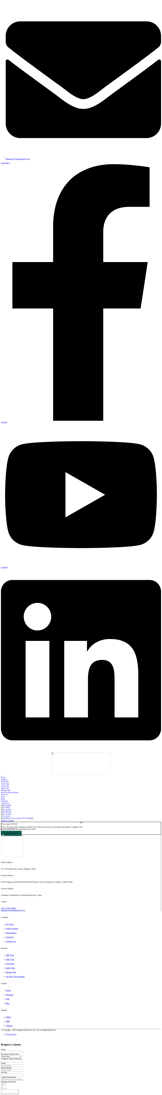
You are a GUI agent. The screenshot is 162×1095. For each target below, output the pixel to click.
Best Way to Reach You (10, 1054)
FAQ (3, 797)
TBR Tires (5, 782)
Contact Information (8, 1077)
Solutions (4, 801)
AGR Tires (5, 784)
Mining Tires (6, 790)
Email (3, 1063)
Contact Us (5, 803)
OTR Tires (5, 786)
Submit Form (9, 1092)
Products (4, 780)
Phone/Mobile (6, 1068)
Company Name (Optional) (11, 1059)
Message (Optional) (8, 1082)
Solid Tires (5, 788)
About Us (4, 795)
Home (3, 778)
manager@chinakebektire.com (13, 910)
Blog (3, 799)
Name (3, 1050)
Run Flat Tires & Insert (9, 792)
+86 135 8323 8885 (8, 908)
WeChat (4, 1072)
